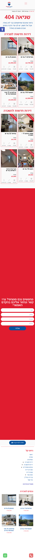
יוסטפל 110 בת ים (27, 92)
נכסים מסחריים (28, 467)
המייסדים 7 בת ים (27, 57)
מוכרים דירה (29, 470)
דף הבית (31, 11)
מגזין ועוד (30, 475)
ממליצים (30, 459)
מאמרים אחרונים (28, 484)
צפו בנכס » (26, 510)
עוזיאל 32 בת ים (10, 133)
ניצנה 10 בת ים (28, 169)
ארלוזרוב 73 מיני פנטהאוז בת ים (10, 93)
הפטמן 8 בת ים (11, 57)
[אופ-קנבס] (26, 3)
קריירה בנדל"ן (28, 477)
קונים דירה (29, 472)
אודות (31, 457)
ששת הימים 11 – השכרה (27, 134)
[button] (2, 29)
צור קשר (30, 480)
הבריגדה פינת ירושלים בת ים (11, 169)
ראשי (31, 454)
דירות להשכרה (28, 464)
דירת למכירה (29, 462)
